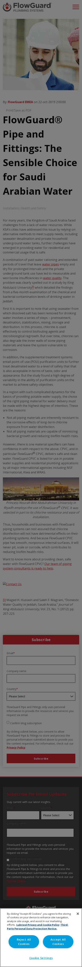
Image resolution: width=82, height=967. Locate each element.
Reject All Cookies (24, 942)
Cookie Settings (41, 958)
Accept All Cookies (58, 942)
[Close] (78, 914)
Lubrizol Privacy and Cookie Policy (37, 924)
